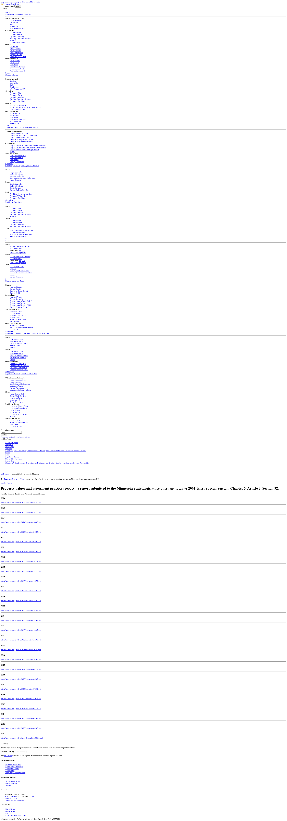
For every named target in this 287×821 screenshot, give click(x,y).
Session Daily (15, 345)
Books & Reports (11, 443)
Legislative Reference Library (20, 137)
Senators (13, 81)
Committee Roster (16, 34)
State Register (15, 321)
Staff (11, 24)
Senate (7, 73)
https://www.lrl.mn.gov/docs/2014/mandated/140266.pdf (21, 620)
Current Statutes (15, 289)
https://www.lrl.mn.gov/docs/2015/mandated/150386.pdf (21, 610)
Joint (7, 125)
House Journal (15, 61)
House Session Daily (17, 394)
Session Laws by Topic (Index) (21, 301)
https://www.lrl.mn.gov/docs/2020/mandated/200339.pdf (21, 561)
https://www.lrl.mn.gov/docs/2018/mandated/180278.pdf (21, 581)
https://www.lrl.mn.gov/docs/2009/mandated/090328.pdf (21, 669)
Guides (7, 453)
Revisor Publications (17, 388)
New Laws (14, 424)
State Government (20, 451)
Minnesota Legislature (11, 4)
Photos (12, 348)
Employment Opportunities (79, 463)
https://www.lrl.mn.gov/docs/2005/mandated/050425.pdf (21, 709)
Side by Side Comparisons (19, 236)
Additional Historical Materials (75, 451)
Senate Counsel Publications (20, 384)
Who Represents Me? (17, 28)
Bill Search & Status (17, 267)
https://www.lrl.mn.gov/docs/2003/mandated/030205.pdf (21, 728)
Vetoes (12, 275)
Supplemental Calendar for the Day (22, 178)
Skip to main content (8, 2)
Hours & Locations (28, 463)
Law (7, 279)
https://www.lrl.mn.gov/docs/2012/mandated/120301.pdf (21, 640)
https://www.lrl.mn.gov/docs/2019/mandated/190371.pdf (21, 571)
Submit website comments (14, 800)
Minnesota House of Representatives (18, 14)
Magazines (9, 445)
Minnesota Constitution (18, 325)
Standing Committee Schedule (20, 38)
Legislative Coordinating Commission (23, 135)
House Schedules (16, 172)
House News (10, 809)
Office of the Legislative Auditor (21, 139)
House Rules (14, 63)
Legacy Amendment (17, 162)
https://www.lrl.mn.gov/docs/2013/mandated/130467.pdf (21, 630)
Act (23, 251)
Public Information (16, 53)
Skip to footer (35, 2)
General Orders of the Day (19, 190)
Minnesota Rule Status (18, 319)
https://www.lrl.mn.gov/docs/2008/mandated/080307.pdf (21, 679)
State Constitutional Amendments (21, 327)
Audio (20, 339)
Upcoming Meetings (17, 36)
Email (32, 796)
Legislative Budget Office (19, 133)
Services (49, 463)
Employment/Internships (14, 767)
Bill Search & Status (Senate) (20, 257)
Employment (14, 26)
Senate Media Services (18, 358)
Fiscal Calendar (15, 180)
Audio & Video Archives (19, 343)
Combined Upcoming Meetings (21, 194)
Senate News (10, 811)
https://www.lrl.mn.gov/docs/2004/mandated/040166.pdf (21, 718)
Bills (7, 238)
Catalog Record (6, 483)
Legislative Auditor (16, 386)
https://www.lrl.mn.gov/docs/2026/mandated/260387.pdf (21, 502)
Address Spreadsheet (17, 71)
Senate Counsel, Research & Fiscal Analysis (25, 107)
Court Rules (14, 329)
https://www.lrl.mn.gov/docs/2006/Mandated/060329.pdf (21, 699)
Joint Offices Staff (16, 158)
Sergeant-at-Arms (16, 55)
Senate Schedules (16, 184)
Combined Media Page (18, 364)
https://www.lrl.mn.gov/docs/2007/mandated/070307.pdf (21, 689)
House (7, 12)
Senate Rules (14, 115)
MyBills (13, 269)
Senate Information (16, 402)
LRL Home (5, 474)
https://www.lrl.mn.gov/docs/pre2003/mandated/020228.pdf (22, 738)
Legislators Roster (16, 398)
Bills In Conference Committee (21, 234)
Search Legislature (7, 6)
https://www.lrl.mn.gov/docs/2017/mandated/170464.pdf (21, 591)
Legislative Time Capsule (19, 414)
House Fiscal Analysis (18, 380)
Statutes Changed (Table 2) (19, 307)
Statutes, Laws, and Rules (14, 281)
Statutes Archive (15, 293)
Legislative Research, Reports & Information (21, 374)
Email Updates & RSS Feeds (15, 815)
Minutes (13, 41)
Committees (9, 200)
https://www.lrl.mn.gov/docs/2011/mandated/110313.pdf (21, 650)
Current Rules (15, 313)
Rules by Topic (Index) (18, 315)
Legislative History (12, 457)
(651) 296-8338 (10, 796)
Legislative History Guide (19, 406)
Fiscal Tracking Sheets (18, 253)
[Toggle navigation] (2, 439)
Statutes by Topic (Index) (19, 291)
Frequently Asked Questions (15, 773)
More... (12, 152)
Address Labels (15, 121)
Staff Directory (40, 463)
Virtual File (60, 451)
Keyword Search (16, 287)
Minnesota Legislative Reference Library (15, 437)
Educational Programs (17, 67)
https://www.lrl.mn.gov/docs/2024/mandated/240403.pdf (21, 522)
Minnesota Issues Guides (18, 422)
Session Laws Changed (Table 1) (21, 305)
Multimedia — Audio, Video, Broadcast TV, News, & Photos (27, 333)
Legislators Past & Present (19, 408)
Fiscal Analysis (15, 49)
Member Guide (15, 400)
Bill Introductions (16, 249)
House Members (16, 20)
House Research (15, 51)
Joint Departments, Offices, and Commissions (21, 127)
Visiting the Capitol (12, 769)
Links (7, 455)
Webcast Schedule (16, 341)
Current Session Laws (17, 277)
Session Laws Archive (18, 303)
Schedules (9, 164)
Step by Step (9, 459)
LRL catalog (8, 756)
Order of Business (16, 174)
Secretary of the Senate (18, 105)
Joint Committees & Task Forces (21, 230)
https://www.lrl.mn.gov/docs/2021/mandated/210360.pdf (21, 552)
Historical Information (13, 765)
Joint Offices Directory (18, 156)
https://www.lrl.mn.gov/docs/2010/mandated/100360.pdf (21, 659)
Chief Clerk (14, 47)
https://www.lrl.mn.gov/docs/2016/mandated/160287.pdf (21, 601)
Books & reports (16, 426)
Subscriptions (14, 123)
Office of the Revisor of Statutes (21, 141)
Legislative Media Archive (19, 366)
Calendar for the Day (17, 176)
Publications (9, 372)
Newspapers (9, 447)
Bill (20, 251)
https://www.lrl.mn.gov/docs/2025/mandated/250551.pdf (21, 512)
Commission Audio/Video (19, 370)
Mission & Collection (13, 463)
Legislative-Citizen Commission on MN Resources (28, 146)
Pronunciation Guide (17, 69)
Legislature (9, 451)
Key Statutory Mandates (61, 463)
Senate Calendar (15, 188)
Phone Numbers (11, 798)
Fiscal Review (15, 420)
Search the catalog (7, 752)
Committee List (15, 32)
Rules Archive (15, 317)
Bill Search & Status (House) (20, 247)
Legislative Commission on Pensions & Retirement (28, 148)
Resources (18, 459)
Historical (8, 449)
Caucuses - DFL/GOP (18, 57)
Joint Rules (14, 65)
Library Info (9, 461)
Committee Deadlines (17, 43)
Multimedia (9, 331)
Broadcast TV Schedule (18, 196)
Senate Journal (15, 113)
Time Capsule (51, 451)
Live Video (14, 339)
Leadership (14, 22)
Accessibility (14, 160)
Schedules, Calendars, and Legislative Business (22, 166)
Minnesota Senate (11, 75)
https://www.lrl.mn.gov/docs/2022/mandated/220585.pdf (21, 542)
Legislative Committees (13, 202)
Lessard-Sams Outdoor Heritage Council (24, 150)
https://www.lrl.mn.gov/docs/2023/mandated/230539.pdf (21, 532)
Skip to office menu (23, 2)
